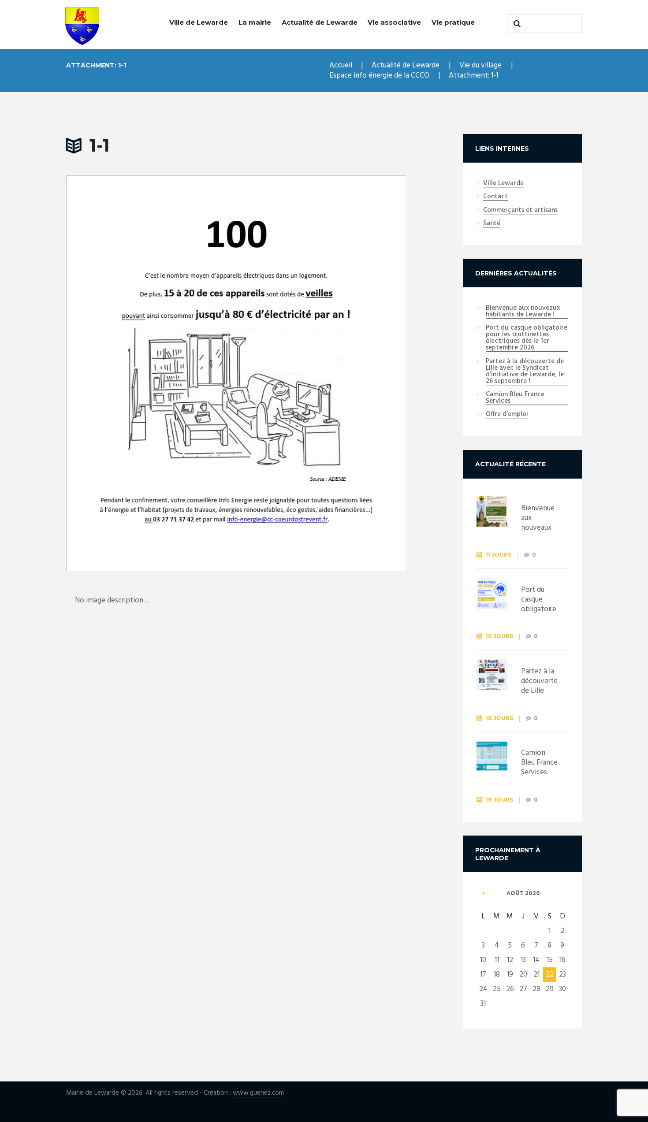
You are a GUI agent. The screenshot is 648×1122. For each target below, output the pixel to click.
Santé (491, 223)
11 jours (498, 554)
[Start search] (515, 23)
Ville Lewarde (503, 183)
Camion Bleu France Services (515, 398)
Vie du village (480, 65)
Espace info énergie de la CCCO (379, 76)
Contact (495, 197)
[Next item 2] (321, 373)
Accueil (340, 65)
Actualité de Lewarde (320, 22)
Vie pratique (453, 22)
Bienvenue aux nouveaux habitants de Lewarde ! (523, 312)
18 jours (499, 636)
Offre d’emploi (507, 414)
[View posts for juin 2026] (483, 893)
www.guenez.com (258, 1093)
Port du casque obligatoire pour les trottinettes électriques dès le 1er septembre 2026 (526, 338)
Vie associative (394, 22)
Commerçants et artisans (520, 210)
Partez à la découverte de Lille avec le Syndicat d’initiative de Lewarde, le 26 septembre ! (525, 371)
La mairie (254, 22)
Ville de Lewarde (198, 22)
